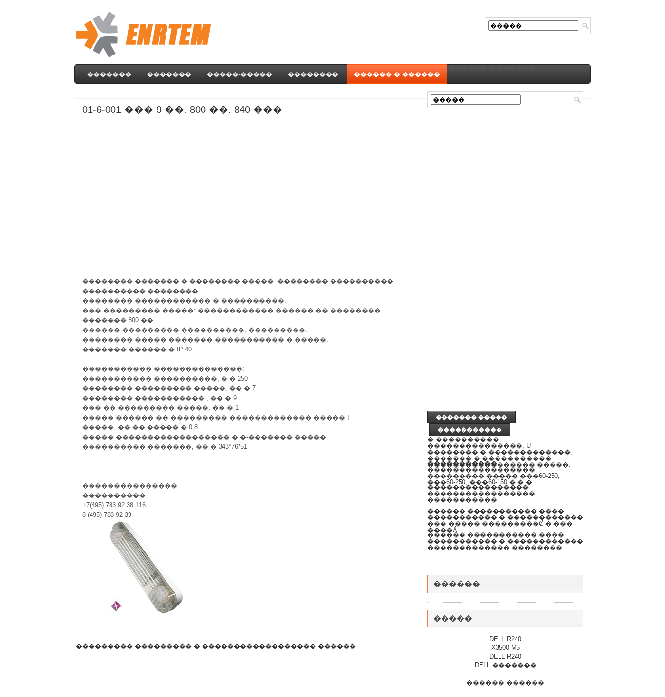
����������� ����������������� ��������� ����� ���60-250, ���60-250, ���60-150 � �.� (493, 472)
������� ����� (471, 417)
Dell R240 (505, 638)
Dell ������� (505, 665)
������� (109, 74)
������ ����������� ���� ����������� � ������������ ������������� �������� (505, 541)
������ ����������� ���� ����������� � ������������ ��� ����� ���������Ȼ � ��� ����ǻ (505, 520)
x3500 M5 (505, 647)
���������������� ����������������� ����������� (481, 493)
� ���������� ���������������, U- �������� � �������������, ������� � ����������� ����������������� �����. (500, 452)
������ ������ (505, 682)
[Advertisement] (259, 94)
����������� (470, 429)
